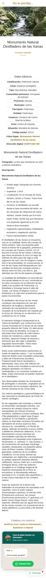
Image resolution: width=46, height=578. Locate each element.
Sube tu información (30, 524)
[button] (41, 533)
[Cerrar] (3, 3)
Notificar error (11, 524)
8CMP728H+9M (32, 144)
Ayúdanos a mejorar (23, 527)
